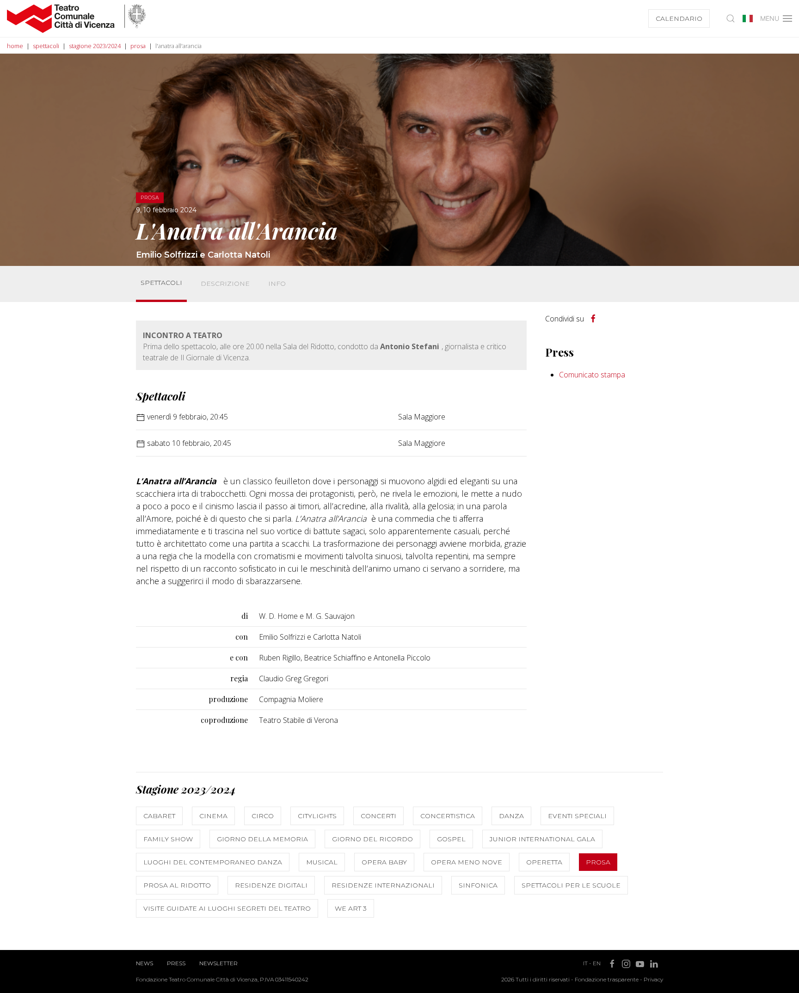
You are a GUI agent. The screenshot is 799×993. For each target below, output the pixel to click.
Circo (263, 816)
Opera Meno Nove (466, 862)
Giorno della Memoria (262, 839)
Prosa (598, 862)
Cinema (213, 816)
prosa (138, 46)
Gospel (451, 839)
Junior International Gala (542, 839)
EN (597, 963)
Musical (322, 862)
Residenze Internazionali (383, 885)
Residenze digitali (271, 885)
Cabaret (159, 816)
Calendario (679, 18)
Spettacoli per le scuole (571, 885)
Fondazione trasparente (607, 979)
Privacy (653, 979)
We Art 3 (351, 908)
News (144, 963)
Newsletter (218, 963)
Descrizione (225, 283)
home (15, 46)
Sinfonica (478, 885)
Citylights (317, 816)
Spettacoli (161, 282)
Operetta (544, 862)
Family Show (168, 839)
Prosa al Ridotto (177, 885)
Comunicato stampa (592, 375)
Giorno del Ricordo (372, 839)
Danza (511, 816)
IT (585, 963)
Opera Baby (384, 862)
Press (176, 963)
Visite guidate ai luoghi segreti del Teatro (227, 908)
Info (277, 283)
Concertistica (447, 816)
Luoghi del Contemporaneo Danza (212, 862)
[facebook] (593, 318)
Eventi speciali (577, 816)
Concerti (378, 816)
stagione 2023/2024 (95, 46)
